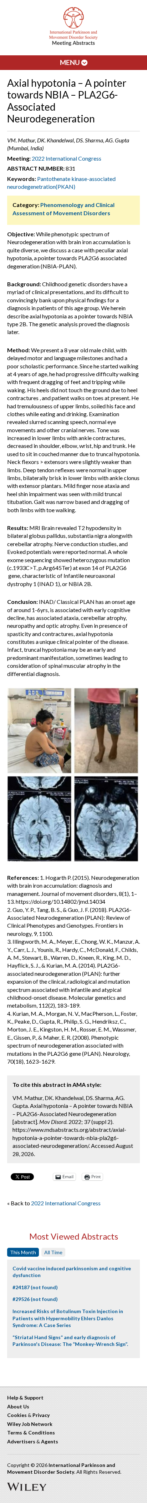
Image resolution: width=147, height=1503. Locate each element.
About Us (18, 1406)
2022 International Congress (66, 158)
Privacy (41, 1415)
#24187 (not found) (35, 1287)
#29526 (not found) (35, 1299)
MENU (70, 62)
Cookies (17, 1415)
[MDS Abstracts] (73, 44)
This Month (23, 1252)
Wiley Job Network (29, 1424)
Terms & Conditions (31, 1432)
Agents (49, 1441)
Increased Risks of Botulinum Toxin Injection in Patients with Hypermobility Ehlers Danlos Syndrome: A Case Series (67, 1318)
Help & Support (25, 1397)
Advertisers (21, 1441)
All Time (53, 1252)
